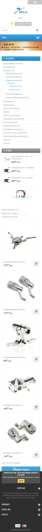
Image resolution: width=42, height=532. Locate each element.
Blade (7, 49)
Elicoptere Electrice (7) (14, 73)
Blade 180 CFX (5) (16, 86)
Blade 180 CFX (18, 49)
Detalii (21, 481)
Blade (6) (11, 83)
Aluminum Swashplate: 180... (14, 262)
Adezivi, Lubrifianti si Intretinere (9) (15, 136)
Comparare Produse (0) (10, 217)
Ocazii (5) (6, 143)
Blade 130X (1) (15, 90)
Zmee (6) (6, 112)
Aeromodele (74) (9, 67)
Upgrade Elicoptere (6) (14, 80)
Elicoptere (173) (8, 70)
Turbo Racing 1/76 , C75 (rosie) (22, 178)
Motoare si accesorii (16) (11, 115)
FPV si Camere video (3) (11, 108)
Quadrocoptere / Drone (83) (13, 63)
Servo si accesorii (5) (10, 122)
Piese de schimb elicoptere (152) (17, 97)
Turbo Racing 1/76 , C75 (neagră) (22, 168)
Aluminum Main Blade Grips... (14, 310)
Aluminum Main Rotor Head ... (15, 357)
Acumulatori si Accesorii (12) (13, 129)
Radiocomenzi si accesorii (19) (13, 119)
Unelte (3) (6, 140)
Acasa (6, 47)
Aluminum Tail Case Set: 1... (13, 405)
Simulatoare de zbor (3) (11, 126)
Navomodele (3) (8, 105)
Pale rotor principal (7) (14, 77)
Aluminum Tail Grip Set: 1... (13, 453)
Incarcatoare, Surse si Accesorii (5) (15, 133)
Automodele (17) (9, 101)
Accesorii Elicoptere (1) (14, 94)
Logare (20, 18)
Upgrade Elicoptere (31, 47)
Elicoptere (15, 47)
